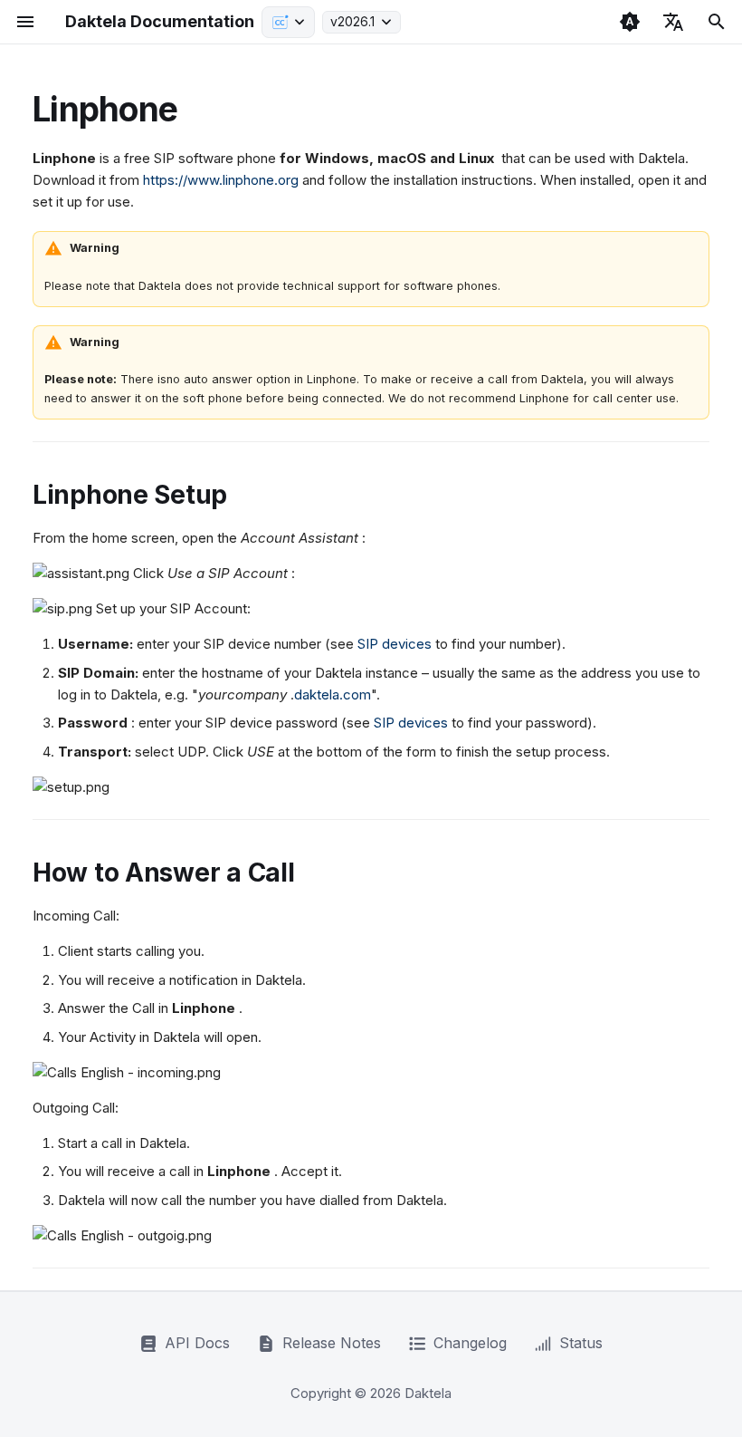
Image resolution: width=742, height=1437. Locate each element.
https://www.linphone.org (221, 179)
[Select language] (673, 22)
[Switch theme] (630, 22)
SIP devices (394, 643)
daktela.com (332, 694)
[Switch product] (288, 22)
